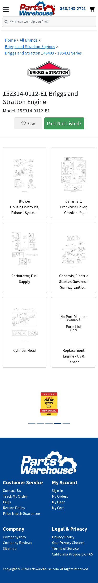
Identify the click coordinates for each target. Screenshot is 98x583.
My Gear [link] (58, 502)
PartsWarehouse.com (43, 569)
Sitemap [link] (10, 548)
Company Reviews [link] (17, 542)
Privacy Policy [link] (63, 536)
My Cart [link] (58, 507)
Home (10, 40)
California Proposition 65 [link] (72, 554)
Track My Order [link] (15, 496)
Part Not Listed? (64, 123)
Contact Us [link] (12, 490)
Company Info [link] (14, 536)
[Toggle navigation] (6, 9)
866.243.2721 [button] (73, 8)
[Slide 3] (49, 423)
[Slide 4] (57, 423)
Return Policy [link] (14, 507)
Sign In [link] (57, 490)
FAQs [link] (7, 502)
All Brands (29, 40)
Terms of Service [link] (65, 548)
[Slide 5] (66, 423)
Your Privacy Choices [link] (68, 542)
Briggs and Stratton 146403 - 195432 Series (43, 53)
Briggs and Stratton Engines (30, 46)
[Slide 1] (31, 423)
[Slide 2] (40, 423)
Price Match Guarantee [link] (21, 513)
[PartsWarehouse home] (44, 7)
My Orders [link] (60, 496)
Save (31, 123)
